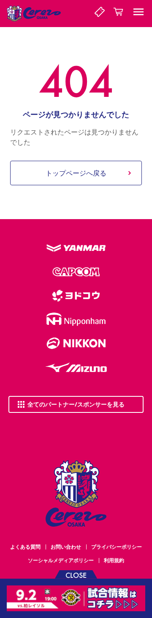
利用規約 (114, 560)
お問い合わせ (66, 546)
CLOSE (76, 575)
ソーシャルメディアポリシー (61, 560)
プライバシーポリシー (116, 546)
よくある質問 (25, 546)
